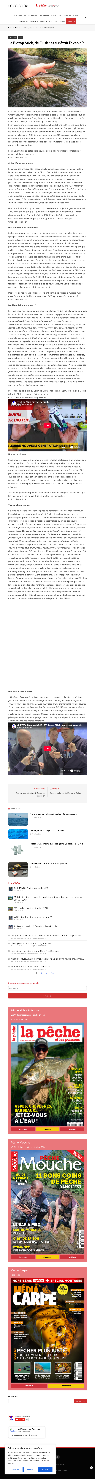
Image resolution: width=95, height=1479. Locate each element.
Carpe (53, 15)
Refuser (30, 1469)
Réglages (15, 1469)
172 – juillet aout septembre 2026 (31, 908)
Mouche (67, 15)
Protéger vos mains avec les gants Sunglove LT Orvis (56, 844)
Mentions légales (58, 1465)
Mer (60, 15)
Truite (75, 15)
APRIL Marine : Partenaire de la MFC (33, 917)
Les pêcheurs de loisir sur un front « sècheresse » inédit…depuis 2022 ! (47, 935)
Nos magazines (20, 15)
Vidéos (62, 21)
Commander (66, 1386)
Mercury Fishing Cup (48, 21)
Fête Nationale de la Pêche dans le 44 (31, 966)
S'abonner (47, 1129)
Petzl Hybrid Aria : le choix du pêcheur (49, 863)
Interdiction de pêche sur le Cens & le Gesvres (35, 951)
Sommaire (23, 1129)
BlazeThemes (61, 1471)
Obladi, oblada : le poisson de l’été (47, 830)
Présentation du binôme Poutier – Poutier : (36, 926)
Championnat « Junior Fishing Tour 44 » (31, 943)
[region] (30, 1459)
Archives (72, 1129)
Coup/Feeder (22, 21)
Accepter (45, 1469)
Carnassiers (44, 15)
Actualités (32, 15)
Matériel (13, 37)
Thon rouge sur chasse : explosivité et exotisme (54, 814)
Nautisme (34, 21)
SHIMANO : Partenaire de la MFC (31, 888)
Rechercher (12, 1396)
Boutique (71, 21)
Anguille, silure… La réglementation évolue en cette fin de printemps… (47, 959)
